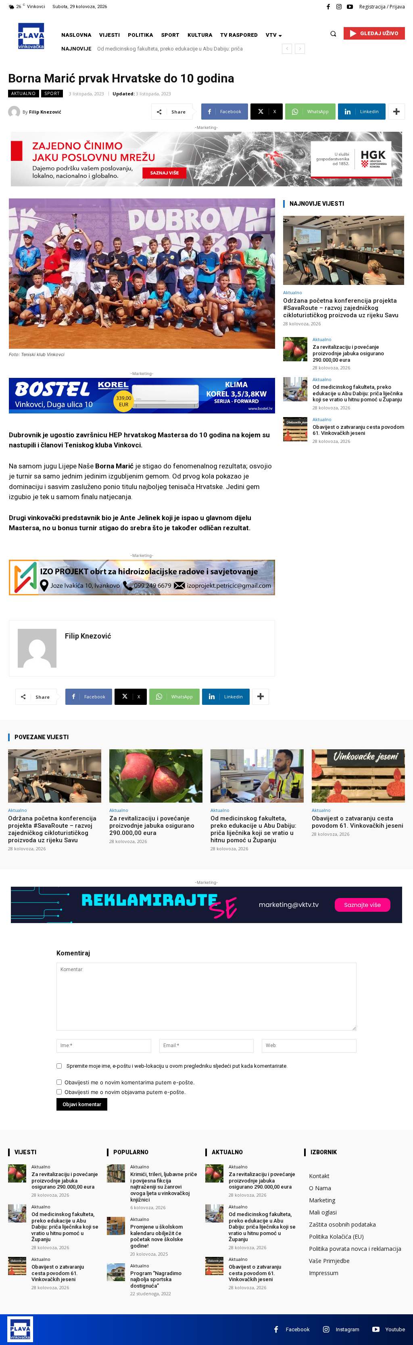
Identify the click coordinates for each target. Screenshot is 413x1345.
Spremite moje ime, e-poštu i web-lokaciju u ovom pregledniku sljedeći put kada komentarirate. (177, 1066)
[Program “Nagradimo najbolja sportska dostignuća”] (116, 1272)
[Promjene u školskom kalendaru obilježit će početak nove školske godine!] (116, 1226)
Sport (52, 93)
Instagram (347, 1329)
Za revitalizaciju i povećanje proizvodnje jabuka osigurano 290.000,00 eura (348, 353)
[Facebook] (328, 7)
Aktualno (23, 93)
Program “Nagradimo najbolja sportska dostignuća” (155, 1279)
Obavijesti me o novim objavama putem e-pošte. (125, 1092)
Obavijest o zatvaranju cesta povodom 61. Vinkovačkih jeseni (169, 49)
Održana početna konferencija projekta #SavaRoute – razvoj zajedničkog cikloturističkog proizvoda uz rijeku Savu (340, 308)
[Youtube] (349, 7)
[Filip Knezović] (15, 112)
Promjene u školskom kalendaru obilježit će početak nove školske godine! (156, 1236)
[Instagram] (339, 7)
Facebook (298, 1329)
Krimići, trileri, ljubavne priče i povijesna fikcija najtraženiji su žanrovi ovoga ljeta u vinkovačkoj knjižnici (163, 1186)
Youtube (395, 1329)
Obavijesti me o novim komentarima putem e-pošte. (130, 1082)
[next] (300, 49)
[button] (333, 33)
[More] (396, 111)
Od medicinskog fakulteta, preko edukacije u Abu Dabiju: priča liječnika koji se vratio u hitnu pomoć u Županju (358, 393)
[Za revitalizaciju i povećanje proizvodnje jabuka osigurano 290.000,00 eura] (295, 349)
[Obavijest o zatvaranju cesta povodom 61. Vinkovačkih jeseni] (295, 429)
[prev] (287, 49)
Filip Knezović (45, 112)
